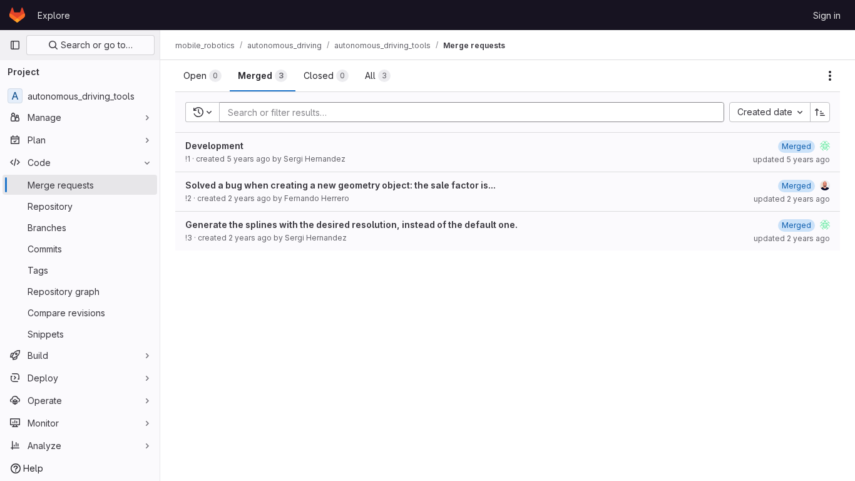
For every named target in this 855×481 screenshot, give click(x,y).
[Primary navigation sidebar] (15, 45)
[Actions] (830, 76)
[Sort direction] (820, 112)
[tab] (202, 75)
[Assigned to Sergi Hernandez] (825, 146)
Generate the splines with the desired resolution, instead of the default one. (351, 224)
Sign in (827, 15)
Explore (54, 15)
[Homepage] (17, 15)
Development (214, 145)
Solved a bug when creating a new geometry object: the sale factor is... (340, 185)
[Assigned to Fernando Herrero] (825, 185)
